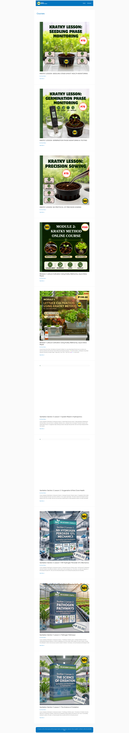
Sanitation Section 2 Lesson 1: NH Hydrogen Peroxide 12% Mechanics (64, 563)
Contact (84, 3)
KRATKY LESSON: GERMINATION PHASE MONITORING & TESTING (63, 140)
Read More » (42, 78)
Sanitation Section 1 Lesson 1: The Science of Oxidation (59, 707)
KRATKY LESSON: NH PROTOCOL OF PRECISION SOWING (60, 207)
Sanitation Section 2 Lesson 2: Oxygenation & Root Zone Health (62, 490)
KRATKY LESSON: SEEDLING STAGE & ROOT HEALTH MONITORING (64, 73)
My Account (89, 3)
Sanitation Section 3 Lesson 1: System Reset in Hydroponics (61, 417)
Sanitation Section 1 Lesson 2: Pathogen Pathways (57, 635)
